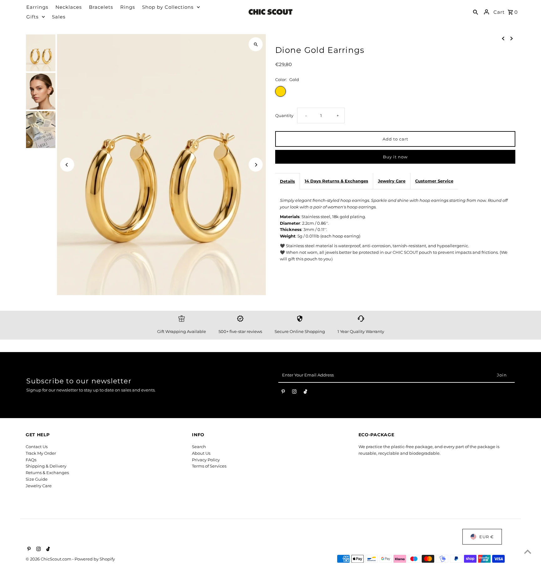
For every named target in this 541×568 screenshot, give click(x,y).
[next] (511, 38)
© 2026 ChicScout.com (49, 558)
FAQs (31, 459)
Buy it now (395, 156)
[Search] (475, 12)
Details (287, 181)
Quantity (284, 115)
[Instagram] (294, 392)
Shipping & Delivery (46, 465)
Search (199, 446)
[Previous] (67, 165)
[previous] (503, 38)
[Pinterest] (283, 392)
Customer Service (434, 180)
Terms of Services (209, 465)
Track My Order (41, 453)
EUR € (486, 536)
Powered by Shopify (95, 558)
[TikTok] (305, 392)
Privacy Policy (206, 459)
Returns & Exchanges (47, 472)
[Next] (256, 165)
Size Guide (37, 479)
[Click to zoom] (256, 44)
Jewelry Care (391, 180)
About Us (201, 453)
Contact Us (37, 446)
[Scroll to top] (528, 552)
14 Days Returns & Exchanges (336, 180)
